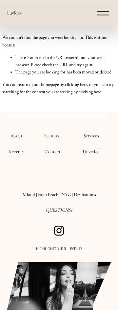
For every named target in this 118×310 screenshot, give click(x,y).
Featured (52, 135)
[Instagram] (59, 230)
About (17, 135)
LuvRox (14, 12)
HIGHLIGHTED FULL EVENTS (59, 249)
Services (91, 135)
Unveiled (91, 151)
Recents (16, 151)
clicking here (76, 85)
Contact (52, 151)
